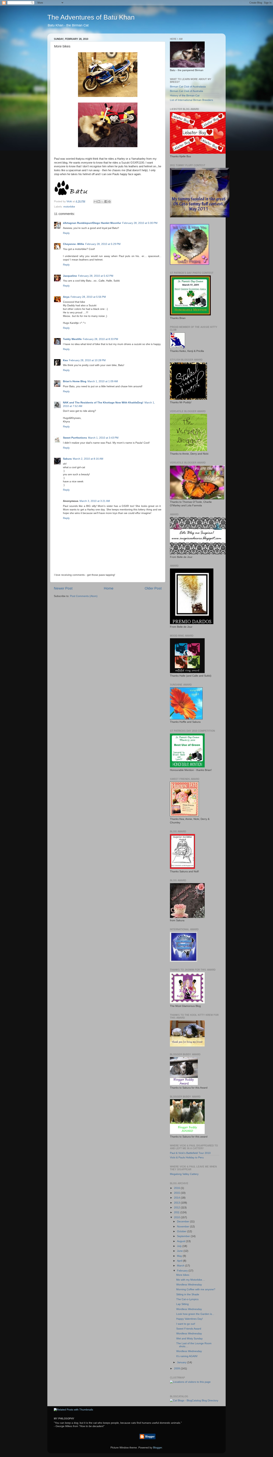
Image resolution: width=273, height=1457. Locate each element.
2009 (177, 1368)
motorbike (69, 206)
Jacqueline (70, 275)
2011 (177, 1212)
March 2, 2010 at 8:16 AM (88, 458)
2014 (177, 1197)
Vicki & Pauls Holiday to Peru (187, 1157)
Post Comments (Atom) (84, 596)
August (181, 1241)
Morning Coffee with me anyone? (195, 1289)
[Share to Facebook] (106, 201)
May (180, 1256)
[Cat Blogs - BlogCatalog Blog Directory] (194, 1400)
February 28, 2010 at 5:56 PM (88, 296)
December (183, 1221)
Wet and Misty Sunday (189, 1338)
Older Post (153, 588)
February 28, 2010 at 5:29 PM (103, 244)
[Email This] (95, 201)
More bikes (182, 1275)
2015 (177, 1192)
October (182, 1231)
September (184, 1236)
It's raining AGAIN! (187, 1356)
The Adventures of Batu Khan (91, 17)
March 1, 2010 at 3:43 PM (103, 437)
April (180, 1260)
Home (108, 588)
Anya (66, 296)
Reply (66, 233)
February (182, 1270)
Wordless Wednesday (189, 1284)
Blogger (157, 1447)
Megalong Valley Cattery (184, 1174)
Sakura (67, 458)
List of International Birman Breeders (191, 100)
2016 (177, 1188)
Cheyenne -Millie (73, 244)
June (180, 1251)
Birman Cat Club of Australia (186, 91)
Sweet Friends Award (188, 1328)
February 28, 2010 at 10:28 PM (87, 360)
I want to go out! (185, 1323)
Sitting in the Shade (187, 1294)
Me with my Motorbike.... (190, 1279)
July (179, 1246)
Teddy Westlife (72, 339)
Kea (65, 360)
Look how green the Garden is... (195, 1314)
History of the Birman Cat (184, 95)
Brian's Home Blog (74, 381)
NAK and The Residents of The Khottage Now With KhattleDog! (103, 402)
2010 (177, 1217)
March (181, 1265)
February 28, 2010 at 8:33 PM (100, 339)
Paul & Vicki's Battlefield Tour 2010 (190, 1153)
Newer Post (63, 588)
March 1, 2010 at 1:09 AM (102, 381)
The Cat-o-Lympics (187, 1299)
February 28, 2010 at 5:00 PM (139, 223)
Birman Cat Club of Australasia (188, 86)
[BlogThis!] (99, 201)
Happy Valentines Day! (189, 1318)
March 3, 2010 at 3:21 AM (94, 501)
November (183, 1226)
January (182, 1362)
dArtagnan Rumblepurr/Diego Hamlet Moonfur (92, 223)
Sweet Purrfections (75, 437)
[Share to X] (102, 201)
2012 (177, 1207)
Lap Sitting (182, 1304)
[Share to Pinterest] (109, 201)
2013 (177, 1202)
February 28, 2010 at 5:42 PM (95, 275)
